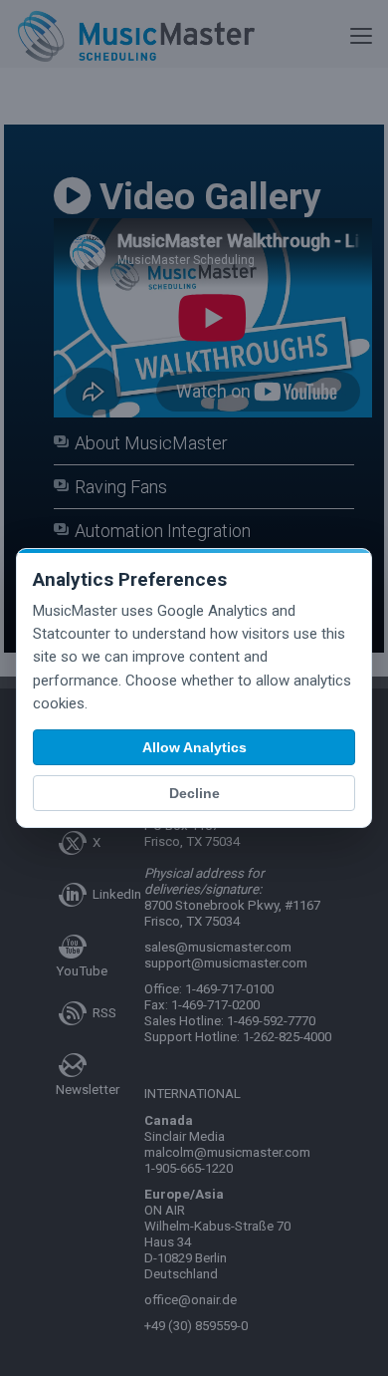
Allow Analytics (194, 747)
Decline (194, 793)
